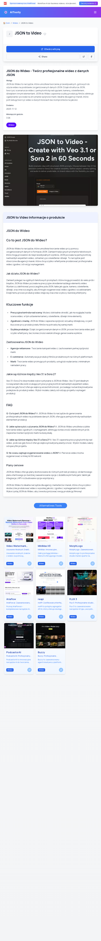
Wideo (15, 23)
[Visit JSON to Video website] (50, 170)
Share (44, 56)
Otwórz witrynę (52, 49)
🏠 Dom (6, 23)
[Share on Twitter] (83, 56)
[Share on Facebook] (91, 56)
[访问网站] (29, 563)
